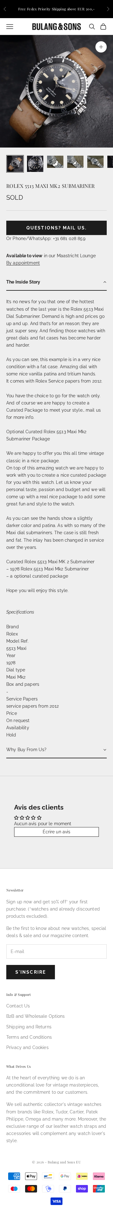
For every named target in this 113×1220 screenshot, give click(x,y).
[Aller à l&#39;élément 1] (15, 164)
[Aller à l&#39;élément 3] (55, 161)
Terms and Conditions (29, 1037)
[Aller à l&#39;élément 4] (75, 161)
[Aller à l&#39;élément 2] (35, 164)
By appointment (23, 262)
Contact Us (18, 1005)
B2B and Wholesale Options (35, 1016)
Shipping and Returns (28, 1026)
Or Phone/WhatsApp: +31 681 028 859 (45, 238)
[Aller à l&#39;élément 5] (95, 161)
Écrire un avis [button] (57, 831)
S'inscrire (30, 972)
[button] (56, 282)
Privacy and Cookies (27, 1047)
